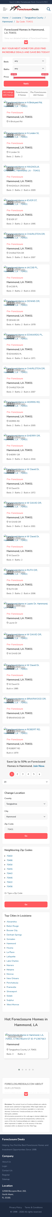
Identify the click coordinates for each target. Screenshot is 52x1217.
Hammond (7, 21)
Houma (10, 947)
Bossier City (12, 930)
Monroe (10, 974)
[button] (19, 1069)
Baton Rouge (13, 926)
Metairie (10, 969)
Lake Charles (13, 961)
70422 (9, 882)
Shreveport (12, 991)
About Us (6, 1161)
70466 (9, 860)
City (6, 811)
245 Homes (8, 93)
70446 (9, 877)
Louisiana (16, 17)
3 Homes (22, 93)
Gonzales (11, 939)
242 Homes (38, 93)
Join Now (38, 766)
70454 (9, 864)
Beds (6, 61)
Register (6, 1175)
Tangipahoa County (34, 17)
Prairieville (11, 987)
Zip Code (8, 824)
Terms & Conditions (34, 1207)
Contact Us (7, 1170)
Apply (26, 83)
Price (6, 76)
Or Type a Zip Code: (13, 893)
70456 (9, 886)
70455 (9, 869)
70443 (9, 873)
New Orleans (13, 978)
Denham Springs (14, 934)
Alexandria (12, 921)
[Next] (39, 774)
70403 (9, 856)
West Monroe (13, 1004)
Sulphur (10, 1000)
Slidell (9, 995)
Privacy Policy (15, 1207)
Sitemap (6, 1179)
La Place (10, 952)
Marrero (10, 965)
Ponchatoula (12, 982)
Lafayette (11, 956)
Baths (6, 69)
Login (4, 1166)
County (7, 798)
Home (5, 17)
